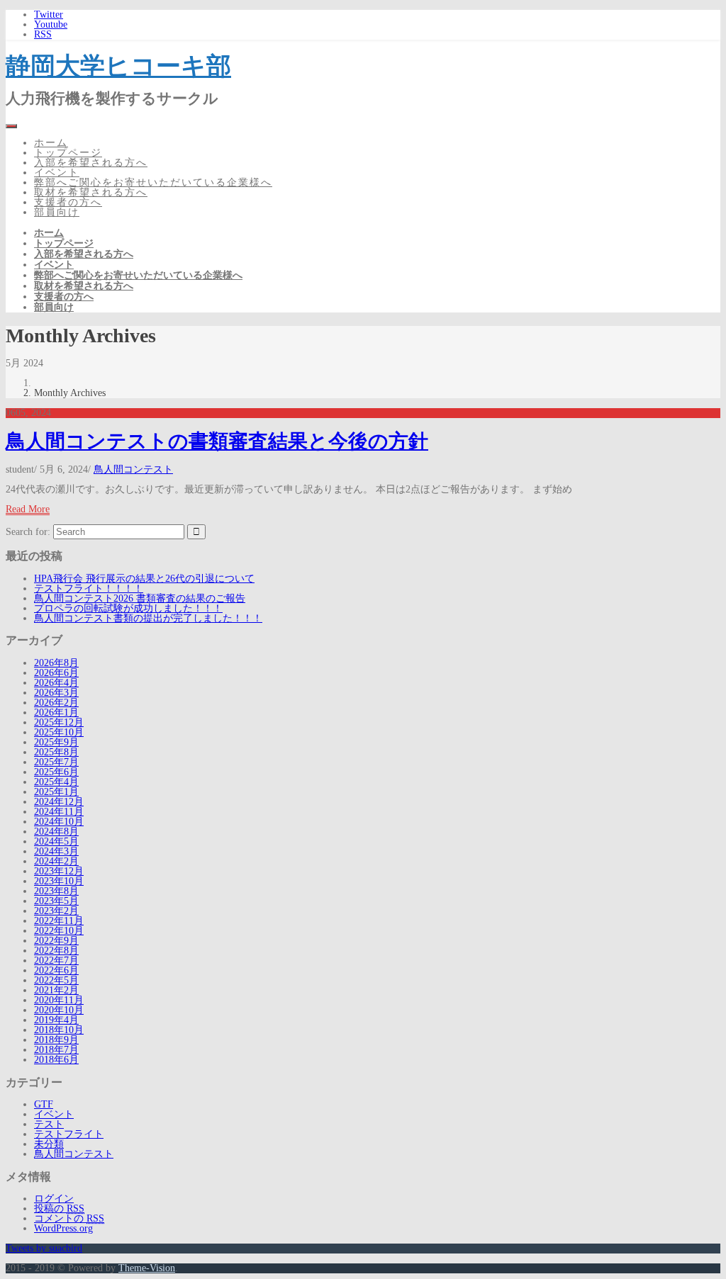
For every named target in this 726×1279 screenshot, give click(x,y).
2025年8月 (56, 752)
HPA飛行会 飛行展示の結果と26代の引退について (144, 578)
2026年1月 (56, 712)
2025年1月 (56, 792)
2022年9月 (56, 940)
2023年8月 (56, 891)
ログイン (54, 1198)
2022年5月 (56, 980)
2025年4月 (56, 782)
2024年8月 (56, 831)
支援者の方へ (68, 202)
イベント (56, 172)
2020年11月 (59, 1000)
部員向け (56, 212)
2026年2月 (56, 702)
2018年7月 (56, 1049)
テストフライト (69, 1134)
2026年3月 (56, 692)
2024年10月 (59, 821)
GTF (43, 1104)
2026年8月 (56, 663)
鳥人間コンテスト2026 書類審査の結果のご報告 (139, 598)
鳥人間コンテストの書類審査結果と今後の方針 (217, 441)
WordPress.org (63, 1228)
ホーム (51, 142)
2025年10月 (59, 732)
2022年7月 (56, 960)
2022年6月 (56, 970)
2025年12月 (59, 722)
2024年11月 (59, 811)
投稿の (59, 1208)
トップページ (68, 152)
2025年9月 (56, 742)
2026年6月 (56, 672)
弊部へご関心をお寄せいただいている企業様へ (153, 182)
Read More (28, 509)
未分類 (49, 1144)
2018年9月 (56, 1040)
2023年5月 (56, 901)
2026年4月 (56, 682)
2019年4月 (56, 1020)
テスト (49, 1124)
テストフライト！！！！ (88, 588)
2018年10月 (59, 1030)
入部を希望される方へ (90, 162)
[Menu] (11, 126)
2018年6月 (56, 1059)
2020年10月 (59, 1010)
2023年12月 (59, 871)
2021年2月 (56, 990)
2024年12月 (59, 801)
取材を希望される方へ (90, 192)
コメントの (69, 1218)
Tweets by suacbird (44, 1248)
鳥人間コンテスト (133, 469)
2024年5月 (56, 841)
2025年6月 (56, 772)
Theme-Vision (146, 1268)
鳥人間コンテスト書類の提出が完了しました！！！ (148, 618)
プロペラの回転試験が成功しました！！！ (128, 608)
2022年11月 (59, 920)
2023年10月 (59, 881)
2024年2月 (56, 861)
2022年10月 (59, 930)
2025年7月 (56, 762)
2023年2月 (56, 911)
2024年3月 (56, 851)
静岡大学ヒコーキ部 (118, 65)
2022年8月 (56, 950)
